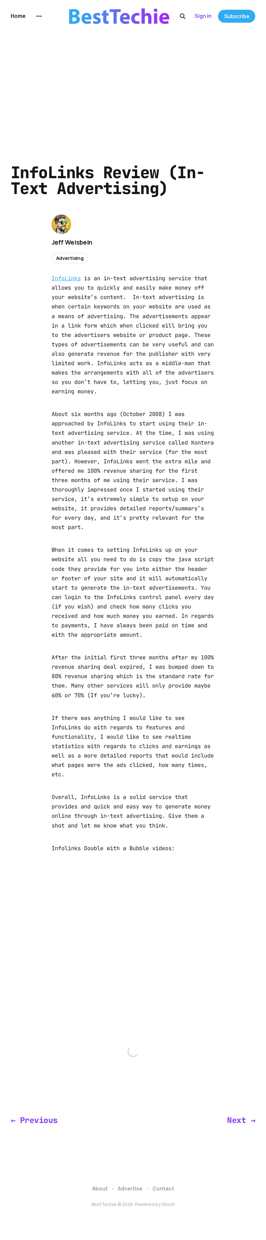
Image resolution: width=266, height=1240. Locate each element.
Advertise (130, 1188)
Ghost (168, 1204)
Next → (241, 1120)
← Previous (34, 1120)
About (100, 1188)
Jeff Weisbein (72, 242)
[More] (39, 16)
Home (18, 15)
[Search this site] (182, 16)
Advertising (70, 258)
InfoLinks (66, 278)
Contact (163, 1188)
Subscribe (236, 16)
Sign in (203, 15)
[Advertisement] (133, 81)
